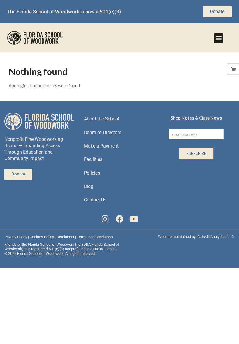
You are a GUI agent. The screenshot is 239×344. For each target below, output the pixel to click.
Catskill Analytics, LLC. (216, 236)
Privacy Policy (15, 237)
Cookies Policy (42, 237)
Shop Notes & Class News (196, 117)
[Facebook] (120, 219)
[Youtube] (133, 219)
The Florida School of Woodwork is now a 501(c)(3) (64, 12)
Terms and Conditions (95, 237)
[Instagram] (105, 219)
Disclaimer (65, 237)
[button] (218, 38)
